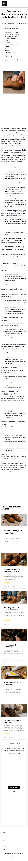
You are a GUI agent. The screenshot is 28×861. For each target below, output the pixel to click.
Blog (4, 849)
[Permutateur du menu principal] (25, 3)
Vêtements (5, 840)
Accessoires (5, 843)
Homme (4, 832)
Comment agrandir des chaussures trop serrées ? (13, 570)
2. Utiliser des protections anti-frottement (12, 41)
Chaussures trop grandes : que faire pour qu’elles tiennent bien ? (13, 531)
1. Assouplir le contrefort (10, 38)
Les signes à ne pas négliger (11, 32)
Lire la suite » (7, 545)
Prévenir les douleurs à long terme (11, 59)
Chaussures (23, 23)
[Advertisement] (14, 112)
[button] (14, 791)
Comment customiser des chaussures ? (13, 683)
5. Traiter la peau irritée (10, 52)
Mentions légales (14, 856)
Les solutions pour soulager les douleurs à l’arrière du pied (12, 35)
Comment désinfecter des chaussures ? (13, 721)
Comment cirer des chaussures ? (10, 646)
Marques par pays (7, 838)
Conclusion (7, 63)
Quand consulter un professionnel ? (9, 55)
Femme (4, 835)
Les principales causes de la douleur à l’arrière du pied (11, 29)
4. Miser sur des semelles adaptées (11, 49)
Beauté (4, 846)
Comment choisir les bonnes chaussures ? (11, 608)
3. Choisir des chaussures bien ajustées (12, 45)
